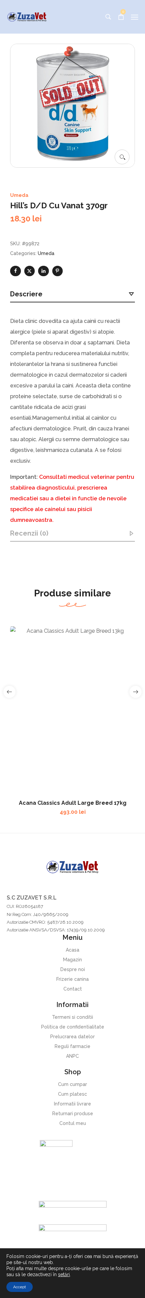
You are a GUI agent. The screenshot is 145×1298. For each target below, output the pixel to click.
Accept (19, 1287)
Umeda (19, 195)
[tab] (72, 294)
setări (64, 1274)
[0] (121, 16)
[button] (122, 157)
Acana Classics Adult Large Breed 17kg (72, 803)
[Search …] (108, 17)
